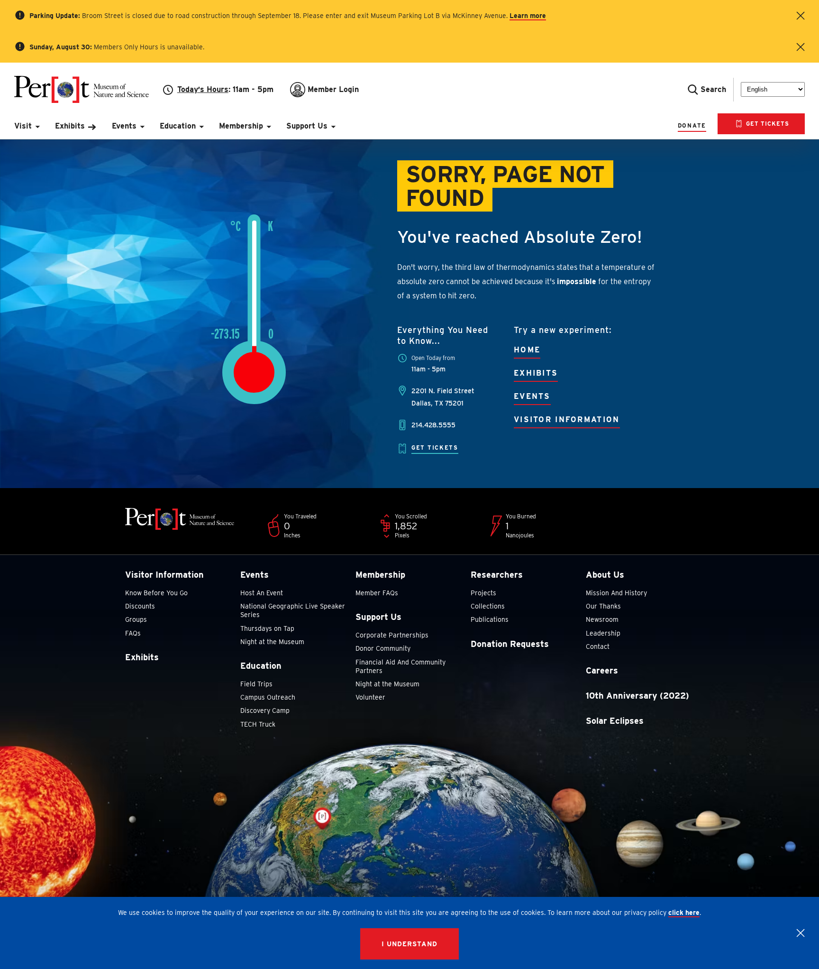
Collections (488, 606)
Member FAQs (376, 593)
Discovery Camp (265, 710)
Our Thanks (603, 606)
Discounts (140, 606)
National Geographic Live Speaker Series (292, 610)
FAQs (133, 633)
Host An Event (261, 593)
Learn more (528, 15)
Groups (136, 619)
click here (684, 912)
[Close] (800, 933)
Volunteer (370, 697)
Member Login (333, 89)
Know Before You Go (156, 593)
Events (532, 396)
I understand (409, 944)
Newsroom (602, 619)
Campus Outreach (267, 697)
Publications (490, 619)
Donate (692, 125)
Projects (483, 593)
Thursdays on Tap (267, 628)
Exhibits (536, 373)
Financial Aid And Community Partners (400, 666)
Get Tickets (766, 123)
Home (527, 349)
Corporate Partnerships (391, 635)
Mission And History (616, 593)
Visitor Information (567, 419)
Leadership (603, 633)
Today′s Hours (202, 89)
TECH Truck (257, 724)
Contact (598, 646)
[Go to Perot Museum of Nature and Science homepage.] (88, 89)
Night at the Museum (272, 642)
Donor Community (382, 648)
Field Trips (256, 684)
